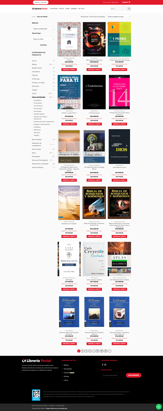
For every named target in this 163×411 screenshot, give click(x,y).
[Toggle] (53, 64)
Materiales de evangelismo (36, 144)
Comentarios (38, 103)
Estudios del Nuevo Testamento (44, 121)
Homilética (37, 127)
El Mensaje (36, 79)
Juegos (34, 90)
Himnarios (35, 86)
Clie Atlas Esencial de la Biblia (119, 280)
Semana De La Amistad (40, 164)
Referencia (37, 130)
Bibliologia (69, 280)
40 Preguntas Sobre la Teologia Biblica (94, 168)
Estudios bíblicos (39, 114)
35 (102, 351)
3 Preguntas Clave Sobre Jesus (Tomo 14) (119, 113)
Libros (67, 8)
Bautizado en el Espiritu (69, 223)
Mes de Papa (36, 149)
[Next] (109, 351)
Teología (36, 135)
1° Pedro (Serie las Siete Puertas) (119, 60)
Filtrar (43, 45)
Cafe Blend (36, 72)
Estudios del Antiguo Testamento (40, 118)
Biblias (61, 8)
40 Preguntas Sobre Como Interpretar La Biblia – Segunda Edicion (69, 169)
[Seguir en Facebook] (103, 365)
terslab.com (63, 408)
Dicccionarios (38, 108)
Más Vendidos (37, 139)
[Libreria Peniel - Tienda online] (39, 9)
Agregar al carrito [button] (69, 69)
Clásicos (35, 75)
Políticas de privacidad (39, 405)
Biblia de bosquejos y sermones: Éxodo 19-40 (94, 224)
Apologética (37, 100)
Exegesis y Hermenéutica (42, 124)
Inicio (33, 16)
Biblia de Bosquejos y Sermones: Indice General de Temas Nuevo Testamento (119, 225)
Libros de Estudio (38, 97)
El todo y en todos (38, 83)
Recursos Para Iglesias (40, 160)
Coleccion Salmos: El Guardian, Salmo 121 (69, 333)
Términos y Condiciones (56, 405)
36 (106, 351)
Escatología (37, 111)
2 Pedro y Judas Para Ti (69, 113)
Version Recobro (37, 167)
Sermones (37, 132)
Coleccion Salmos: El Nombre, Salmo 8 (94, 333)
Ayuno (34, 61)
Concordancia (38, 106)
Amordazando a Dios (119, 167)
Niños (34, 153)
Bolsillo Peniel (37, 68)
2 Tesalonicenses (94, 113)
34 (97, 351)
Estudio (74, 8)
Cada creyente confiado (94, 280)
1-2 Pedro (69, 60)
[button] (110, 2)
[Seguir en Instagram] (105, 365)
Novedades (54, 8)
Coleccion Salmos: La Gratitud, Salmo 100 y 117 (119, 333)
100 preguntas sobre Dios (94, 60)
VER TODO (81, 8)
